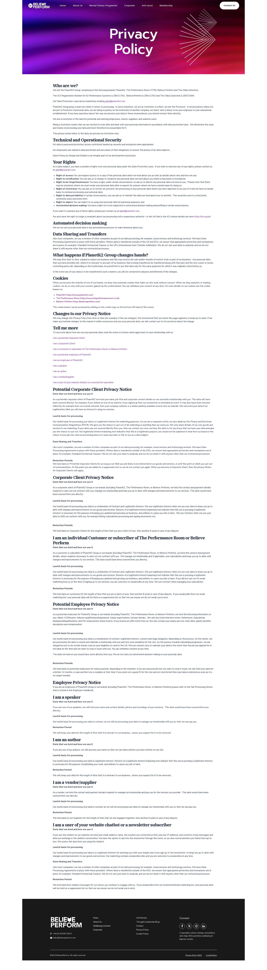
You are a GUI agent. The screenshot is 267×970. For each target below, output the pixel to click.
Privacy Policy (142, 929)
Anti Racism (141, 917)
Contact (139, 925)
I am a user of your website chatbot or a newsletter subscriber (83, 382)
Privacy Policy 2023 (194, 955)
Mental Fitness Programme (103, 5)
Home (63, 5)
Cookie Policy (142, 933)
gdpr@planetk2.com (115, 101)
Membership (166, 5)
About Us (77, 5)
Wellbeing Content (101, 925)
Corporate (129, 5)
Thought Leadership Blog (148, 921)
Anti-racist (147, 5)
